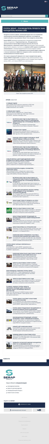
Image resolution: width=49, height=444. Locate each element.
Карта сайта (24, 436)
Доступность (24, 417)
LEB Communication (24, 432)
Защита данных (24, 425)
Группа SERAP (9, 8)
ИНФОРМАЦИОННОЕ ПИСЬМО (18, 410)
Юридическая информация (24, 421)
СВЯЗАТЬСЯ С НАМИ (26, 404)
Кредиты (24, 428)
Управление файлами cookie (24, 440)
